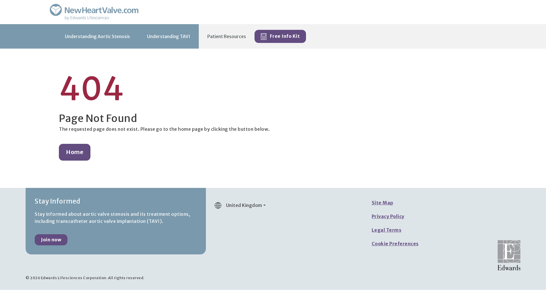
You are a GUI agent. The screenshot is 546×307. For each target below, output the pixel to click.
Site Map (382, 203)
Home (74, 152)
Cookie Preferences (395, 243)
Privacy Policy (388, 216)
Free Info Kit (284, 36)
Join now (51, 239)
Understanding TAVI (168, 36)
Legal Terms (387, 230)
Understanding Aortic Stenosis (97, 36)
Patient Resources (226, 36)
